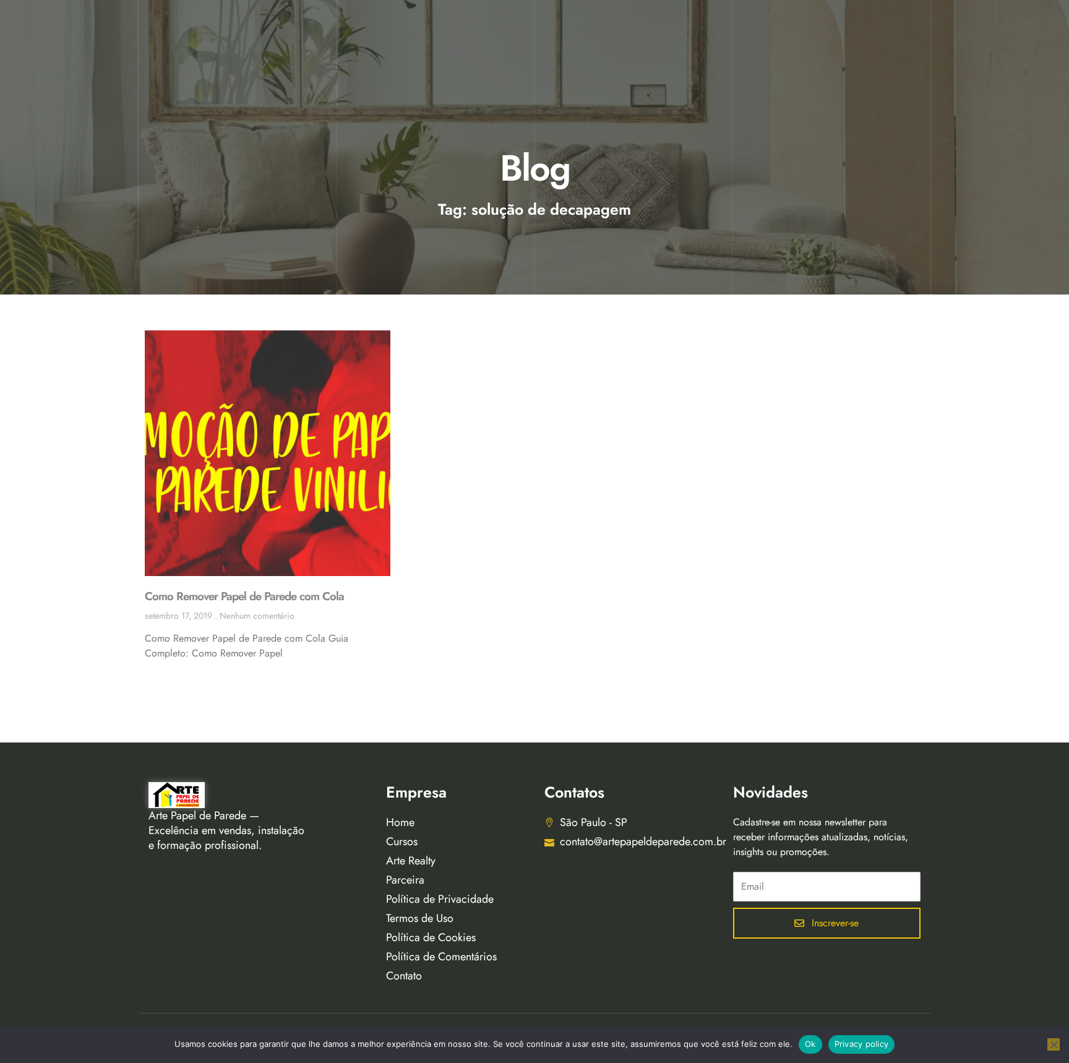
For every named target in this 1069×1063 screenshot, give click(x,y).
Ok (810, 1044)
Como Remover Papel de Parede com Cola (244, 596)
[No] (1053, 1044)
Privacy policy (862, 1044)
